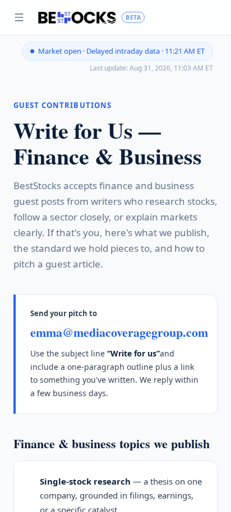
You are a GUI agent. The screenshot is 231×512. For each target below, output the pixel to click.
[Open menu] (19, 17)
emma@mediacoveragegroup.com (119, 332)
